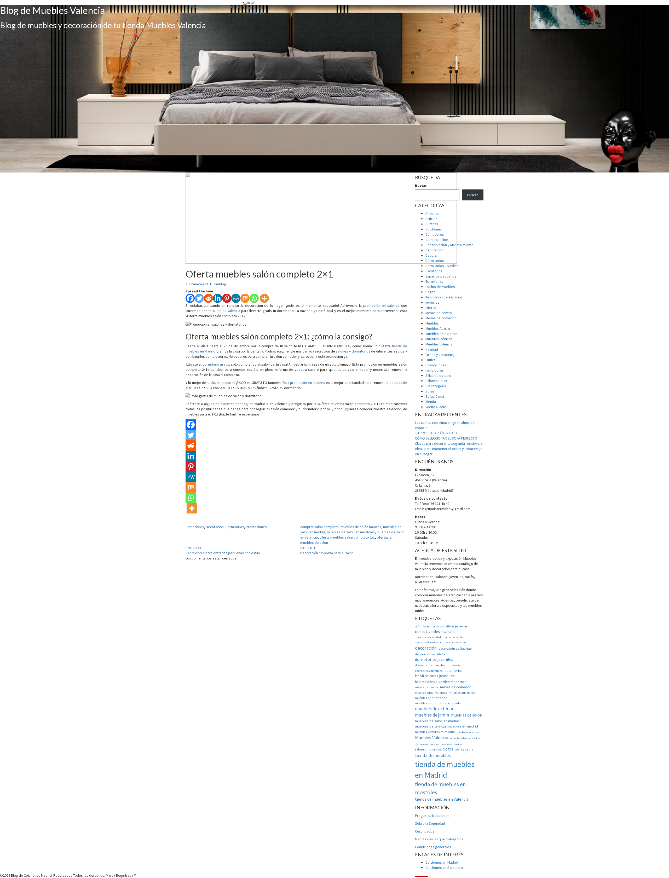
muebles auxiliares (462, 693)
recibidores (434, 370)
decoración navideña (430, 654)
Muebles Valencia (226, 310)
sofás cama (464, 749)
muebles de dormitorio (431, 698)
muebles (441, 693)
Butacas (431, 224)
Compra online (436, 239)
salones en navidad (452, 744)
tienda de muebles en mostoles (440, 788)
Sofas (430, 391)
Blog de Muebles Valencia (214, 6)
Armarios (432, 213)
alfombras (422, 626)
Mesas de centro (438, 312)
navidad (476, 738)
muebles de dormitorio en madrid (439, 703)
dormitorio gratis (216, 364)
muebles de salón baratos (361, 526)
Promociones (256, 526)
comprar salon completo (319, 526)
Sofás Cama (434, 396)
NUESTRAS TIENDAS (262, 7)
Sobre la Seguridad (430, 823)
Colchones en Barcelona (444, 867)
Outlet (430, 359)
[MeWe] (235, 298)
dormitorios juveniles (434, 659)
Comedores (195, 526)
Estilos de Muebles (440, 286)
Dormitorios (235, 526)
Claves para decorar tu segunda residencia (448, 443)
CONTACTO (255, 13)
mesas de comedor (455, 687)
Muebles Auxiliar (438, 328)
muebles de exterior (434, 709)
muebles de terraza (430, 726)
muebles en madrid (463, 726)
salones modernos (428, 749)
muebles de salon (466, 715)
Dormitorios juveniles (442, 265)
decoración (426, 648)
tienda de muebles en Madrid (445, 769)
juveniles (432, 302)
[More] (264, 298)
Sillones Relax (436, 380)
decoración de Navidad (455, 648)
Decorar (431, 255)
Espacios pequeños (440, 276)
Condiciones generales (433, 847)
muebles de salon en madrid (437, 721)
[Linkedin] (217, 298)
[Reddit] (208, 298)
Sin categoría (435, 386)
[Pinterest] (226, 298)
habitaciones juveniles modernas (440, 681)
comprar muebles (453, 637)
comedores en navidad (428, 637)
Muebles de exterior (441, 333)
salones (342, 351)
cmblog (220, 284)
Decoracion (215, 526)
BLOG (251, 2)
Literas (430, 307)
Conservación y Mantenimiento (449, 244)
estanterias (454, 670)
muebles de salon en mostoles (351, 532)
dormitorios (361, 351)
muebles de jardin (432, 715)
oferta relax (421, 744)
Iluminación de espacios (444, 297)
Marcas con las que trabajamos (439, 839)
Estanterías (434, 281)
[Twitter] (199, 298)
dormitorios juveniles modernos (437, 665)
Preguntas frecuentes (432, 815)
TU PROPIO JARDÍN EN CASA (436, 433)
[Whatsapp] (254, 298)
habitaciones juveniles (435, 675)
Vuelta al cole (435, 407)
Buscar (421, 185)
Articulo (431, 218)
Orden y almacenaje (441, 354)
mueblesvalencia (460, 738)
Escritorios (433, 271)
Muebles (432, 323)
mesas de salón (424, 693)
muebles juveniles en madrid (435, 732)
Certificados (424, 831)
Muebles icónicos (439, 339)
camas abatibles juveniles (449, 626)
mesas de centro (426, 687)
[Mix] (245, 298)
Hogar (430, 292)
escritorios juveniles (428, 671)
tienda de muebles (433, 755)
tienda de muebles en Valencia (442, 799)
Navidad (431, 349)
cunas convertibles (453, 642)
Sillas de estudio (438, 375)
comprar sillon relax (426, 642)
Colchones (433, 229)
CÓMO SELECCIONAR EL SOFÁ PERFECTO (446, 438)
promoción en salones (381, 305)
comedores (448, 632)
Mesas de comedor (440, 318)
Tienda (430, 401)
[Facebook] (190, 298)
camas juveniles (427, 631)
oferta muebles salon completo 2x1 (347, 537)
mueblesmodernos (468, 732)
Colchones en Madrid (441, 862)
